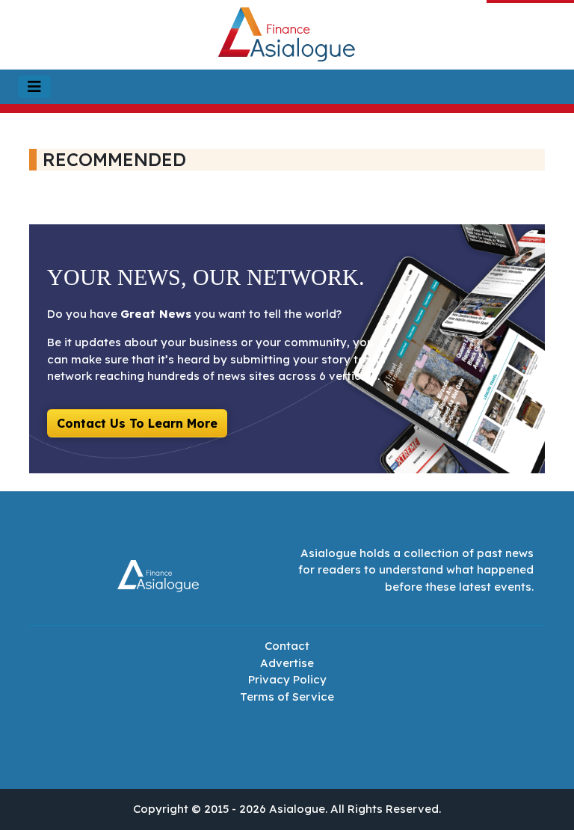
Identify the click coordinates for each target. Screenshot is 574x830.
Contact (287, 646)
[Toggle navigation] (34, 87)
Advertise (287, 663)
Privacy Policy (287, 679)
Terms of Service (287, 696)
